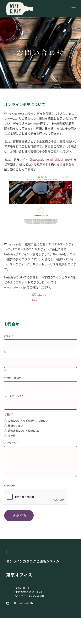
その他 (11, 435)
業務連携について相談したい (24, 430)
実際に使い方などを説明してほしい (28, 420)
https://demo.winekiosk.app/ (51, 159)
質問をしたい (15, 425)
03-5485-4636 (23, 603)
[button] (73, 8)
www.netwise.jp (15, 287)
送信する (19, 515)
